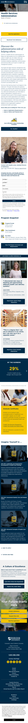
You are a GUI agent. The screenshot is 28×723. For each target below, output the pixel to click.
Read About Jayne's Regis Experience (14, 301)
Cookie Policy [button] (6, 714)
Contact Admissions (14, 611)
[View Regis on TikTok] (20, 662)
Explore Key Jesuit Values (14, 586)
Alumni (14, 668)
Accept (14, 719)
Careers (14, 673)
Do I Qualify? (14, 129)
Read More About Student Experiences (14, 350)
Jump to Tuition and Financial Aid (13, 112)
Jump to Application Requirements (13, 110)
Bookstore (14, 694)
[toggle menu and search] (25, 2)
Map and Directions (14, 671)
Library (14, 696)
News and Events (14, 698)
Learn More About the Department (14, 581)
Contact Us (14, 676)
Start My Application (14, 34)
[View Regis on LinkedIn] (11, 662)
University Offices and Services (14, 684)
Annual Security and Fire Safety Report (14, 689)
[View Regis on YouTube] (17, 662)
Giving (14, 670)
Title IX (14, 687)
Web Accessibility (14, 674)
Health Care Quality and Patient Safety (13, 426)
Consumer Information (14, 685)
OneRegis (14, 699)
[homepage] (8, 2)
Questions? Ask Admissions (14, 39)
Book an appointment (20, 168)
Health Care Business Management (13, 424)
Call (2, 168)
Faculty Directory (14, 682)
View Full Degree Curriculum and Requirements (14, 245)
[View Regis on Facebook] (14, 662)
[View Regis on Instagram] (8, 662)
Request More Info (14, 616)
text (6, 168)
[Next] (26, 371)
